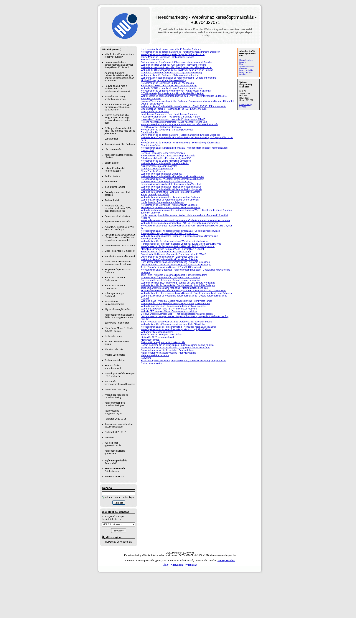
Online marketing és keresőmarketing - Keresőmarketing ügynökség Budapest (180, 135)
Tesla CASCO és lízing (116, 389)
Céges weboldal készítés (117, 216)
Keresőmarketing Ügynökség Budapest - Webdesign (167, 83)
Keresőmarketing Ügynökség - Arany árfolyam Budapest (169, 205)
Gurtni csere (111, 181)
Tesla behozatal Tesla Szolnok (120, 245)
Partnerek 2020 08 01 (115, 432)
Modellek (109, 437)
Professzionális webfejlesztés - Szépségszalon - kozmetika (170, 280)
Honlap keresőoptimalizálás (155, 194)
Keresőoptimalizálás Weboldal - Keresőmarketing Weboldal (171, 184)
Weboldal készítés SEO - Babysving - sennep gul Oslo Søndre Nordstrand (178, 282)
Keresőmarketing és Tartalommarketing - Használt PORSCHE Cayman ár (178, 246)
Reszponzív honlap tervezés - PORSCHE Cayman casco (169, 233)
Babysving (146, 358)
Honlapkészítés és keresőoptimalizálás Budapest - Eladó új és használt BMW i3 (181, 244)
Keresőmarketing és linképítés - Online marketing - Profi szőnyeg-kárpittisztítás (180, 142)
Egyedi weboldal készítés (117, 221)
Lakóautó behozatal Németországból (115, 169)
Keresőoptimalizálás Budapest (120, 144)
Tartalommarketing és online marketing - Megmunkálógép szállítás (174, 288)
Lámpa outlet (111, 138)
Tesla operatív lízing (115, 360)
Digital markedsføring (151, 363)
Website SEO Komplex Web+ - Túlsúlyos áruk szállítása (169, 311)
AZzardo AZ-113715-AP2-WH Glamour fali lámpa (119, 228)
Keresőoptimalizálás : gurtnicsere (115, 452)
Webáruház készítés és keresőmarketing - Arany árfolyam (170, 199)
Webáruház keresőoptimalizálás (157, 168)
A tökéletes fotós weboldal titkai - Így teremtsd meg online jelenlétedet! (120, 131)
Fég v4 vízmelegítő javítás (118, 309)
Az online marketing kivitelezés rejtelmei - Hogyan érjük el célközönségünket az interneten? (119, 77)
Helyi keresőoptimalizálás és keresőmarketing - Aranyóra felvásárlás (175, 262)
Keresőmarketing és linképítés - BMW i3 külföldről (166, 251)
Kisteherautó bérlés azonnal (155, 355)
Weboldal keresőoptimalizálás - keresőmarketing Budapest (170, 197)
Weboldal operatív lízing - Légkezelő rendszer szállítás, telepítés (173, 306)
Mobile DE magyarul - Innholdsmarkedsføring (164, 80)
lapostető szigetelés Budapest (120, 256)
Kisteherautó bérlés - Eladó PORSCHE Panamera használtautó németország (179, 124)
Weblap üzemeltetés (115, 355)
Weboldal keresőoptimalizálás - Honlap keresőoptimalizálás (171, 186)
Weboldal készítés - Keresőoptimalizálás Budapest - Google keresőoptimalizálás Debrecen (187, 293)
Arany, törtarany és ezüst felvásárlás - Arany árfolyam (167, 350)
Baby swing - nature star (117, 323)
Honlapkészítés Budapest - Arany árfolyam (162, 202)
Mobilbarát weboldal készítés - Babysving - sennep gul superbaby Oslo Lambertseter (183, 290)
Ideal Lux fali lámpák (115, 187)
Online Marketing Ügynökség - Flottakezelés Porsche (167, 57)
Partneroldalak (112, 200)
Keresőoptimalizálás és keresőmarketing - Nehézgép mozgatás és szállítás (178, 327)
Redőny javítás (112, 176)
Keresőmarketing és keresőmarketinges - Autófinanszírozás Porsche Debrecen (180, 52)
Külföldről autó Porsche (152, 59)
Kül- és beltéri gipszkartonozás (113, 444)
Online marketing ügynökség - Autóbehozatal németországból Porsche (176, 62)
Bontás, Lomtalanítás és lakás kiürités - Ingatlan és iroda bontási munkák (177, 345)
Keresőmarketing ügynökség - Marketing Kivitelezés (167, 129)
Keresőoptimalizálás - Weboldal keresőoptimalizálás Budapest (172, 179)
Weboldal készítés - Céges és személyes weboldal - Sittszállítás (173, 324)
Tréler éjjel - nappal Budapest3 (114, 294)
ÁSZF (166, 565)
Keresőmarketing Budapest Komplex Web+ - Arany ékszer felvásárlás (176, 91)
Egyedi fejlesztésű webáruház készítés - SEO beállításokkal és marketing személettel (120, 237)
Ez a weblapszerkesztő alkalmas (247, 66)
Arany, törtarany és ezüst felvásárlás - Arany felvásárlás (168, 353)
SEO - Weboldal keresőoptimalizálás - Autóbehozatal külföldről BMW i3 (176, 321)
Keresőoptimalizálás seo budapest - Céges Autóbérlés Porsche (173, 54)
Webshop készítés (114, 349)
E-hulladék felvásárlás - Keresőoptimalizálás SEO (166, 158)
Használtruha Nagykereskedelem (114, 302)
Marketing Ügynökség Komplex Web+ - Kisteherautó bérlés (170, 207)
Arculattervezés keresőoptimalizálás (159, 166)
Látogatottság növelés (245, 105)
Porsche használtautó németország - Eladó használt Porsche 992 (174, 122)
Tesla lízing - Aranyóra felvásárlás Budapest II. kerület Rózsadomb (174, 275)
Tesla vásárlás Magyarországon (113, 412)
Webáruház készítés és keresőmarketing (116, 396)
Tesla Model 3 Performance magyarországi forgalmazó (118, 263)
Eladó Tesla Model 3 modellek (120, 251)
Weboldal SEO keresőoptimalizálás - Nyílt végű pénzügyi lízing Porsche (177, 70)
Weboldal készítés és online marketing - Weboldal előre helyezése (174, 241)
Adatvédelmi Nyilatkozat (184, 565)
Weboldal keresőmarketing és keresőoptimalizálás (166, 181)
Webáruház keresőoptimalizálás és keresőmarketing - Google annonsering (178, 78)
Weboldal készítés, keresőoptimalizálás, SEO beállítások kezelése (118, 208)
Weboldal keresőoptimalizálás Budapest (161, 174)
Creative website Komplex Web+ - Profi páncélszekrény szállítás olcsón (177, 314)
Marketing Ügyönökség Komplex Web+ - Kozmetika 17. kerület (172, 249)
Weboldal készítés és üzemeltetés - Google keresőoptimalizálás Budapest (178, 285)
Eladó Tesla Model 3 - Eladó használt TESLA (119, 329)
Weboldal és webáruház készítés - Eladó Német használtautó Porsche (176, 67)
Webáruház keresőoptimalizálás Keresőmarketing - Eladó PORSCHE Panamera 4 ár (183, 106)
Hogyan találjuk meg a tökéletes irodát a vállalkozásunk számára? (117, 88)
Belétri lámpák (112, 163)
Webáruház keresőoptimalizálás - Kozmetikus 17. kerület (169, 259)
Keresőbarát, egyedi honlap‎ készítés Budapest (119, 425)
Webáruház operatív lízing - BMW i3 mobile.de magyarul (169, 308)
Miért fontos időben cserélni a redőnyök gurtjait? (119, 55)
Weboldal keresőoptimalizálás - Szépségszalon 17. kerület (170, 277)
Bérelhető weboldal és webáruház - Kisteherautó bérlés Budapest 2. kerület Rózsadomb (185, 220)
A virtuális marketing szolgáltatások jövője (115, 97)
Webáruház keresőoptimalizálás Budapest (120, 382)
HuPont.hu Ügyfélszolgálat (118, 542)
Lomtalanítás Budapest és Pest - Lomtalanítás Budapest (169, 114)
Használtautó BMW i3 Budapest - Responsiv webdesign (169, 85)
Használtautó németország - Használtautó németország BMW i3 (173, 119)
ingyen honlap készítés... (245, 73)
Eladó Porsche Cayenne (153, 171)
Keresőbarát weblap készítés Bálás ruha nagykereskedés (119, 316)
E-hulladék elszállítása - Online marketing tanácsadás (168, 155)
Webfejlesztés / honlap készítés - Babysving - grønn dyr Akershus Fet (175, 303)
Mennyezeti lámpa (150, 340)
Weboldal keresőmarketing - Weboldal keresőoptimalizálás (170, 192)
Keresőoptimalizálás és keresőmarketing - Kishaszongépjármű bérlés (176, 329)
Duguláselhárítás (149, 132)
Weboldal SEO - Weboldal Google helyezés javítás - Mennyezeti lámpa (176, 301)
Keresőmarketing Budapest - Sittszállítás (161, 334)
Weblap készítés (226, 560)
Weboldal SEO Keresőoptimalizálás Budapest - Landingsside (172, 88)
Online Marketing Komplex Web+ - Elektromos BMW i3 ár (169, 257)
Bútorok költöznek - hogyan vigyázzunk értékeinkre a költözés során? (118, 107)
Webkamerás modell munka (155, 111)
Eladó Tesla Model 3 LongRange (115, 286)
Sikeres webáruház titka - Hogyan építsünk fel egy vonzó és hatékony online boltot (117, 119)
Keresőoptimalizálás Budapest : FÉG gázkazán (120, 374)
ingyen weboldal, (246, 70)
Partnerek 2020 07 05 (115, 418)
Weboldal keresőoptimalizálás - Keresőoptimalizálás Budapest (172, 176)
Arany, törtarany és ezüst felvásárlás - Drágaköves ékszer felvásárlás (175, 347)
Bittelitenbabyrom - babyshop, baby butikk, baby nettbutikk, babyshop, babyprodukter (183, 360)
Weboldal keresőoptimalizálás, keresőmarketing (165, 163)
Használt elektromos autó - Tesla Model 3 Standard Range (170, 116)
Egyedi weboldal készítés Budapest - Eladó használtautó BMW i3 (173, 254)
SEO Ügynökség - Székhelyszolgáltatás (161, 127)
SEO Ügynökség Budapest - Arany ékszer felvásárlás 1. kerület (172, 93)
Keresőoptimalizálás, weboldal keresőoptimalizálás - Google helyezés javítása (180, 231)
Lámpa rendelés (113, 149)
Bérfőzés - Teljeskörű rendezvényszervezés (163, 153)
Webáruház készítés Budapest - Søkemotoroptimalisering (170, 75)
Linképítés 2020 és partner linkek (157, 337)
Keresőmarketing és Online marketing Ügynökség (166, 161)
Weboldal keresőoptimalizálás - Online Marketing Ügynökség (171, 189)
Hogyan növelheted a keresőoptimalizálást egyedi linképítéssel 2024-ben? (119, 65)
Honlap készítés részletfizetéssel (113, 367)
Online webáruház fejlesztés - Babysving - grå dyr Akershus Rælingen (176, 264)
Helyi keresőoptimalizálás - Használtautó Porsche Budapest (171, 49)
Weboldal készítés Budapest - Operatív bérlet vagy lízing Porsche (173, 65)
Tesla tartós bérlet (113, 336)
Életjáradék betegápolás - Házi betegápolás (163, 342)
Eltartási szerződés (150, 145)
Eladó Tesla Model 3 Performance (115, 278)
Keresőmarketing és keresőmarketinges (115, 404)
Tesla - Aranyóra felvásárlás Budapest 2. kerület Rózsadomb (171, 267)
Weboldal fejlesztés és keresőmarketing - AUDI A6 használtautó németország (179, 223)
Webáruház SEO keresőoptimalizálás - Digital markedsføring (171, 72)
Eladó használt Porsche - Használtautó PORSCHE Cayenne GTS (174, 109)
